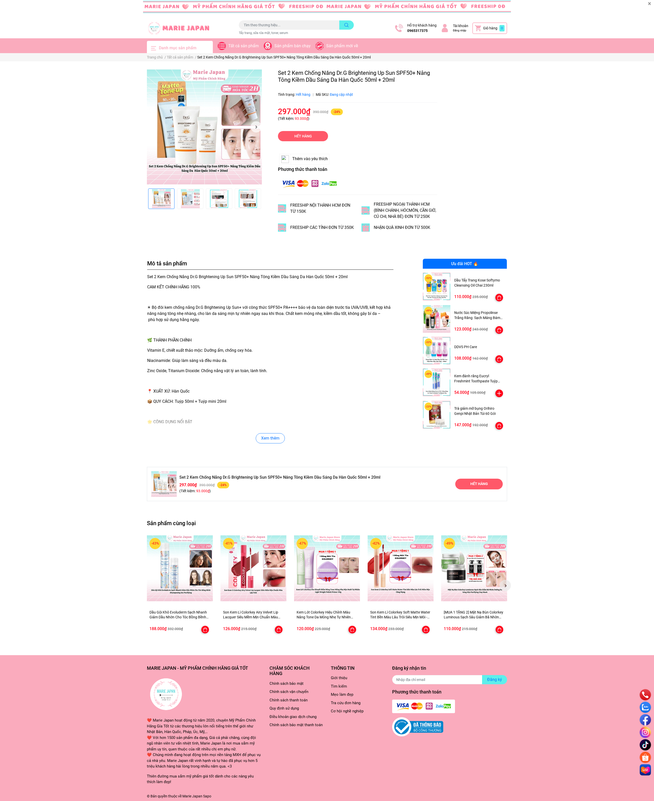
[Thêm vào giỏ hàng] (499, 393)
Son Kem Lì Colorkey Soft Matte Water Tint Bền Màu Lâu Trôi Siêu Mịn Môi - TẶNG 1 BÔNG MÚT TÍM (400, 617)
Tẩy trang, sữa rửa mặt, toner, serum (263, 33)
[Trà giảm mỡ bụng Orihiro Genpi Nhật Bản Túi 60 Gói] (437, 415)
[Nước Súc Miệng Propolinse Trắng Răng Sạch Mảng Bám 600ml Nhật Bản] (437, 319)
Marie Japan (192, 796)
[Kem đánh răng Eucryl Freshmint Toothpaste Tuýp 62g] (437, 382)
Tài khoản (460, 26)
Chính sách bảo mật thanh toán (296, 725)
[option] (204, 126)
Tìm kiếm (339, 686)
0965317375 (417, 31)
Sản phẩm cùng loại (171, 523)
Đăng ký (494, 679)
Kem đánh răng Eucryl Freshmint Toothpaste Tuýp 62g (476, 381)
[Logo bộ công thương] (417, 726)
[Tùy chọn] (499, 297)
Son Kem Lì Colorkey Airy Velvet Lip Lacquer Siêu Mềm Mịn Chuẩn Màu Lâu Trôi (250, 617)
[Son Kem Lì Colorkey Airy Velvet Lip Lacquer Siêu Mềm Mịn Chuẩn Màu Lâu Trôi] (253, 568)
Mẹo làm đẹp (342, 694)
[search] (346, 25)
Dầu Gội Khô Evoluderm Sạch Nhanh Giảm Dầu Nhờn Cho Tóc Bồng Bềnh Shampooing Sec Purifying (178, 617)
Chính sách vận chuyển (289, 691)
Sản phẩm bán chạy (292, 45)
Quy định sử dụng (284, 708)
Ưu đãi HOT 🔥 (464, 263)
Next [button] (256, 127)
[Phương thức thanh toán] (309, 183)
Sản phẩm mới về (342, 45)
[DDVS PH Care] (437, 350)
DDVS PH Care (465, 347)
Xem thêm (270, 438)
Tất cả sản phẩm (243, 45)
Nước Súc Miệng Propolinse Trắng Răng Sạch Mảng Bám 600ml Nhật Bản (477, 318)
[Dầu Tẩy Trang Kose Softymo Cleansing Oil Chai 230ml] (437, 286)
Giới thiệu (339, 678)
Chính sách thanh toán (289, 700)
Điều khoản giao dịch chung (293, 716)
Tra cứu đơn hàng (345, 703)
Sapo (207, 796)
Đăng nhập (459, 30)
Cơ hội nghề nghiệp (347, 711)
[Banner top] (327, 9)
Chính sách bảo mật (286, 683)
